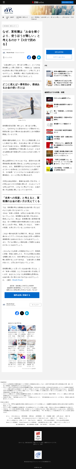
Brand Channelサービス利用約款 (27, 422)
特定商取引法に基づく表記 (45, 422)
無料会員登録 (59, 52)
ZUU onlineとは (15, 416)
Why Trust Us (32, 420)
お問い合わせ (60, 416)
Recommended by (26, 368)
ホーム (8, 416)
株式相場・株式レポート (10, 26)
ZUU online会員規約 (49, 420)
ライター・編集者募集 (14, 418)
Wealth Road (10, 52)
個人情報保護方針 (20, 424)
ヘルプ (58, 424)
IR (44, 416)
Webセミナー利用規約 (12, 422)
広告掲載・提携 (51, 416)
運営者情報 (24, 416)
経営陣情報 (39, 416)
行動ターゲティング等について (62, 422)
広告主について (63, 418)
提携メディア (53, 418)
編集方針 (40, 420)
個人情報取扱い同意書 (32, 424)
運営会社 (31, 416)
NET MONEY (43, 424)
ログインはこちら (59, 57)
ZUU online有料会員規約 (62, 420)
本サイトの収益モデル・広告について (16, 420)
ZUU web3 (52, 424)
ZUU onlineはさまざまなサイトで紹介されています (35, 418)
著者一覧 (67, 416)
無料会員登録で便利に (67, 2)
